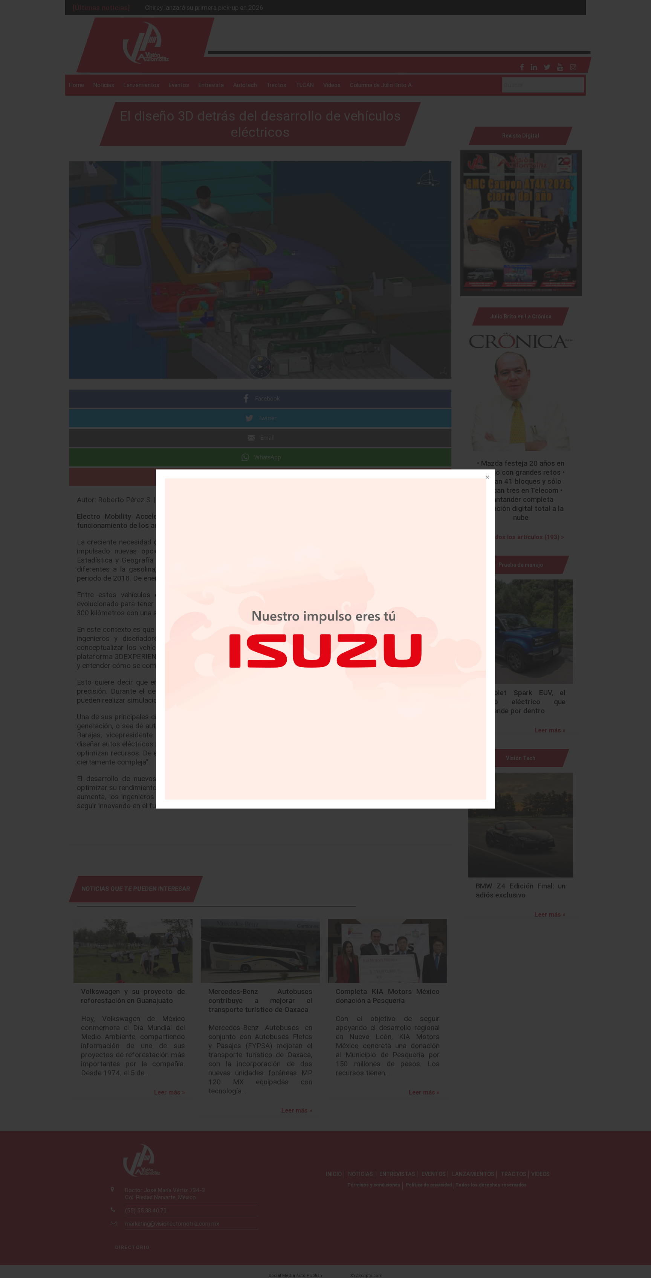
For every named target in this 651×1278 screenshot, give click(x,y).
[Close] (486, 477)
